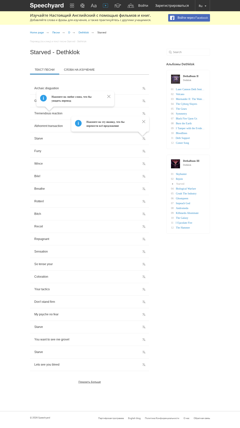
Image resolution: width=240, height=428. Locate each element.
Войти (143, 6)
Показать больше (89, 382)
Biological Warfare (186, 188)
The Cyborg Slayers (186, 104)
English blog (134, 418)
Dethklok (84, 32)
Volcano (180, 94)
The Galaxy (182, 218)
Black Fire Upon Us (186, 118)
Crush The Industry (186, 193)
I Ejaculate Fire (184, 222)
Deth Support (183, 138)
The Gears (181, 108)
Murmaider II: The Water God (192, 99)
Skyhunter (181, 174)
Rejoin (179, 179)
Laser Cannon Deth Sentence (191, 89)
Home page (37, 32)
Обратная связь (202, 418)
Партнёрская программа (111, 418)
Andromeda (182, 208)
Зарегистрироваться (172, 6)
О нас (186, 418)
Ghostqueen (182, 198)
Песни (56, 32)
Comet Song (182, 143)
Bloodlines (181, 133)
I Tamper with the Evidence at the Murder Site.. (201, 128)
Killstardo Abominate (187, 213)
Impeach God (183, 203)
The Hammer (183, 227)
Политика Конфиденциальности (162, 418)
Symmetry (181, 113)
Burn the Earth (184, 123)
